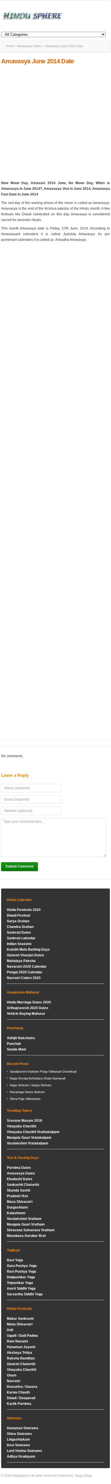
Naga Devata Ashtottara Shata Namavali (37, 1078)
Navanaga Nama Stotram (27, 1092)
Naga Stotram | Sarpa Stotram (30, 1085)
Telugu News (83, 1475)
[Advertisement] (55, 122)
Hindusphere (21, 1475)
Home (10, 46)
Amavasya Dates (30, 46)
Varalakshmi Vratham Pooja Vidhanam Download (43, 1071)
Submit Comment (19, 866)
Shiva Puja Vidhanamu (25, 1098)
